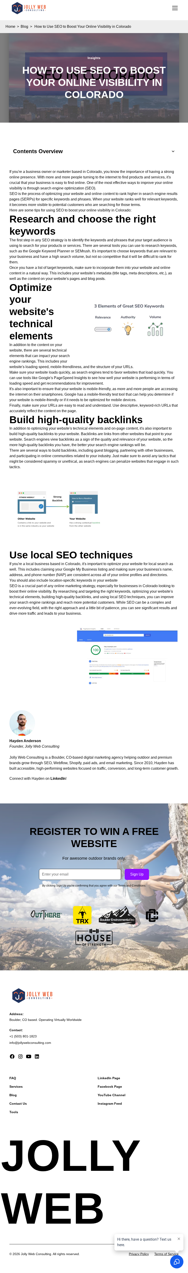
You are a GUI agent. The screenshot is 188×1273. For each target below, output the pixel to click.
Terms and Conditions (131, 885)
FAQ (12, 1078)
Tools (13, 1112)
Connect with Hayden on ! (37, 778)
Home (10, 26)
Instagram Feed (110, 1103)
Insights (94, 58)
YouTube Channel (111, 1095)
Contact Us (18, 1103)
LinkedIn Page (109, 1078)
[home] (28, 8)
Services (16, 1086)
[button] (174, 8)
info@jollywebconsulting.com (30, 1043)
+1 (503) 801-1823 (23, 1036)
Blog (24, 26)
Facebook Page (110, 1086)
